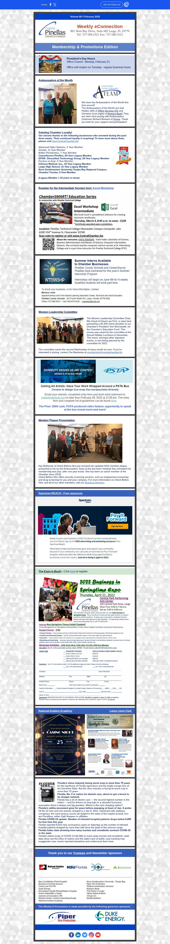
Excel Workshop (103, 188)
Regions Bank (114, 113)
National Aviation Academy (55, 710)
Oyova (116, 119)
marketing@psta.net (53, 397)
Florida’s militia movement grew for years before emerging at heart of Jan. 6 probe (85, 808)
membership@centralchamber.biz (104, 352)
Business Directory (94, 482)
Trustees (79, 853)
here (113, 400)
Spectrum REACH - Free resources (61, 493)
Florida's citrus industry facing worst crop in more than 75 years (93, 783)
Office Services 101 (108, 110)
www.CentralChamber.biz (65, 141)
